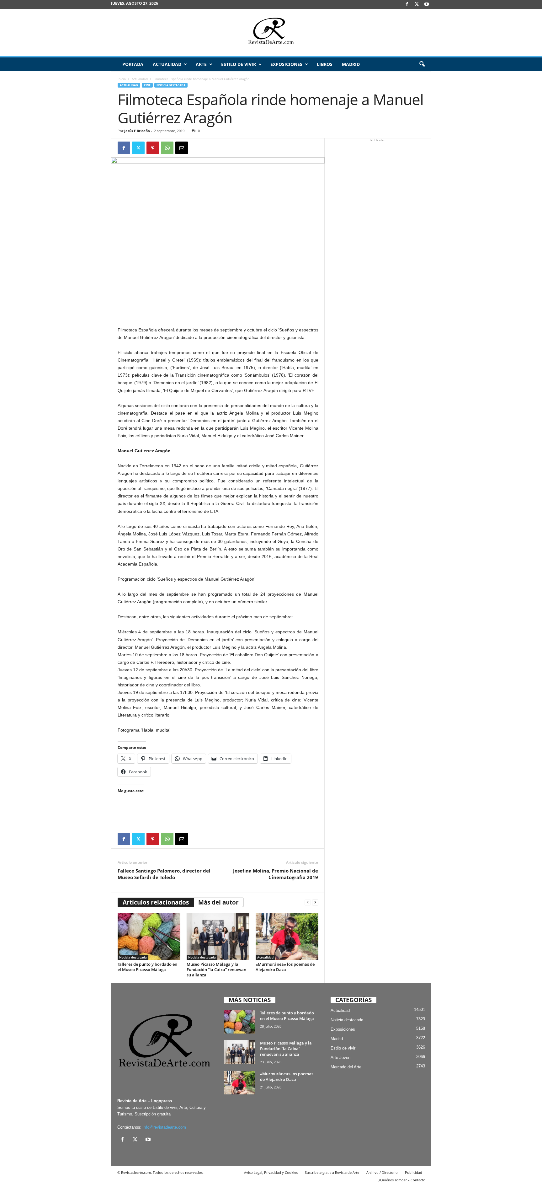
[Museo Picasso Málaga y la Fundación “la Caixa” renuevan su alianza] (218, 936)
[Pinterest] (152, 148)
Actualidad (167, 64)
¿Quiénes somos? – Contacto (402, 1180)
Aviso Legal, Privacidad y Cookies (271, 1172)
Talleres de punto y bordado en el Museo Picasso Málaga (147, 966)
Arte (201, 64)
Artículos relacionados (156, 902)
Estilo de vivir (238, 64)
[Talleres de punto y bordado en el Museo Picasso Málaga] (149, 936)
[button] (422, 64)
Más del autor (218, 902)
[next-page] (315, 902)
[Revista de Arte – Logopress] (271, 32)
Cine (147, 85)
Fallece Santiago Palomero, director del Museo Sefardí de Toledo (164, 873)
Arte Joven (340, 1057)
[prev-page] (308, 902)
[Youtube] (426, 4)
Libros (324, 64)
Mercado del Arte (346, 1067)
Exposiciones (286, 64)
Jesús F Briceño (137, 130)
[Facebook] (407, 4)
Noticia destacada (171, 85)
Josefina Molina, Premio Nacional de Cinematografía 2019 (275, 873)
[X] (417, 4)
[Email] (181, 148)
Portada (132, 64)
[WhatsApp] (167, 148)
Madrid (351, 64)
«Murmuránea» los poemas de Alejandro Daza (285, 966)
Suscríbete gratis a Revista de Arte (332, 1172)
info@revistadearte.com (164, 1127)
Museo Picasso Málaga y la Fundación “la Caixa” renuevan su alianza (216, 969)
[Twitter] (138, 148)
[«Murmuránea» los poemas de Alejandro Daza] (287, 936)
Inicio (122, 79)
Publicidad (413, 1172)
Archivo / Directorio (382, 1172)
